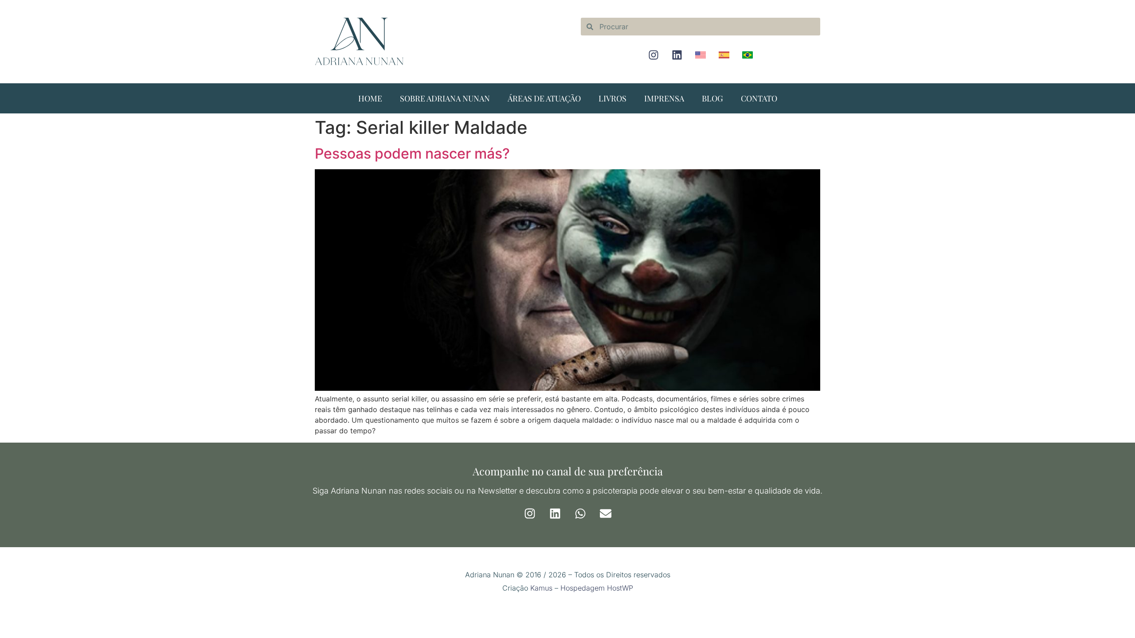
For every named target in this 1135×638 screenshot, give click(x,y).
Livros (612, 98)
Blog (712, 98)
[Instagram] (653, 55)
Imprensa (664, 98)
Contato (759, 98)
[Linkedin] (677, 55)
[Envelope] (605, 513)
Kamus (541, 588)
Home (370, 98)
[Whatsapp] (580, 513)
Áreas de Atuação (544, 98)
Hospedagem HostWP (596, 588)
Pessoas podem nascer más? (412, 153)
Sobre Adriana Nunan (445, 98)
